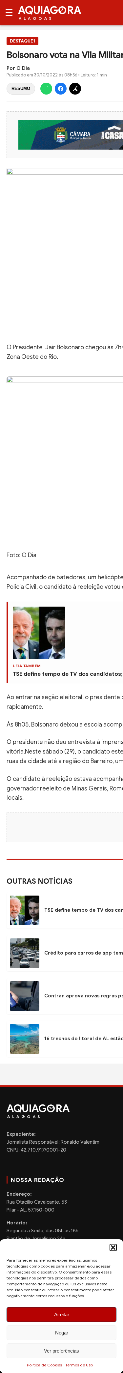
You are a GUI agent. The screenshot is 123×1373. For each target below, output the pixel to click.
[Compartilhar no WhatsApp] (46, 89)
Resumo (20, 88)
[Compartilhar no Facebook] (61, 89)
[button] (113, 1247)
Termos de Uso (79, 1364)
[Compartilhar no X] (75, 89)
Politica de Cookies (44, 1364)
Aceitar (61, 1314)
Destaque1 (22, 41)
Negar (61, 1332)
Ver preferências (61, 1351)
